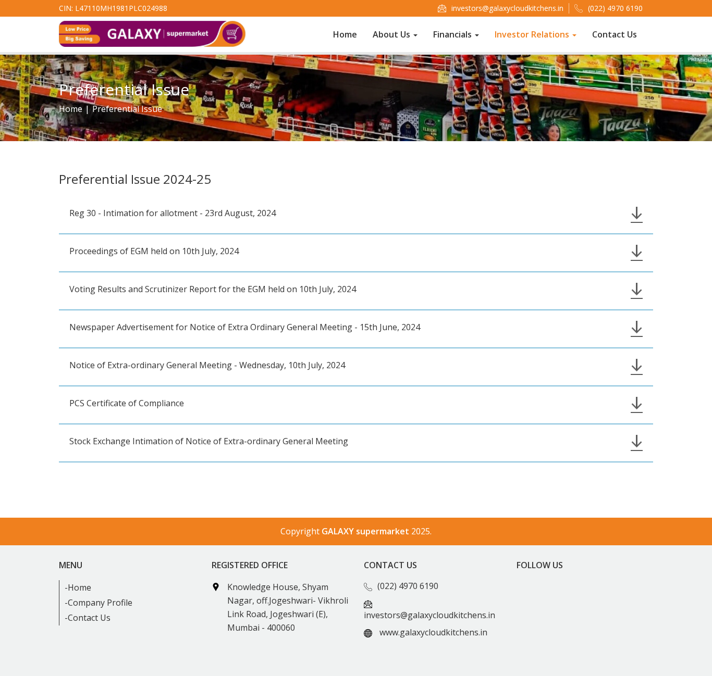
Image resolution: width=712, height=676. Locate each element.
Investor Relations (533, 34)
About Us (392, 34)
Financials (453, 34)
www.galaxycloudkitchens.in (433, 632)
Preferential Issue (127, 109)
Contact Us (614, 34)
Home (345, 34)
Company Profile (100, 602)
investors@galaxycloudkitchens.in (507, 8)
